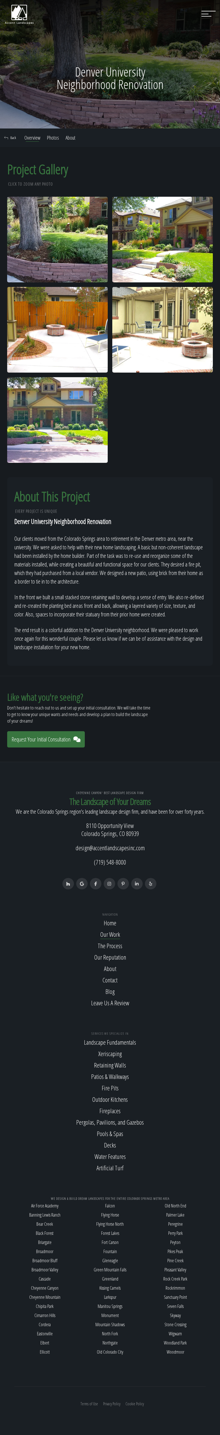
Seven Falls (175, 1306)
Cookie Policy (134, 1403)
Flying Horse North (110, 1224)
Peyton (175, 1242)
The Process (110, 945)
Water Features (110, 1156)
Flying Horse (110, 1215)
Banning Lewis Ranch (44, 1215)
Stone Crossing (175, 1324)
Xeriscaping (110, 1053)
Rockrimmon (175, 1288)
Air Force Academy (44, 1206)
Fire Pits (110, 1088)
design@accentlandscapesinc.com (110, 847)
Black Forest (45, 1233)
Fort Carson (110, 1242)
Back (13, 137)
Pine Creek (175, 1260)
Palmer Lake (175, 1215)
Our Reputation (110, 957)
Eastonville (45, 1334)
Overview (32, 137)
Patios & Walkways (110, 1076)
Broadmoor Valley (45, 1270)
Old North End (175, 1206)
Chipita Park (45, 1306)
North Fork (110, 1334)
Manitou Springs (110, 1306)
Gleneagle (110, 1260)
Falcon (110, 1206)
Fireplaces (110, 1110)
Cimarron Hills (44, 1315)
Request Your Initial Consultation (40, 739)
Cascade (45, 1279)
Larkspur (110, 1297)
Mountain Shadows (110, 1324)
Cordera (45, 1324)
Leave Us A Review (110, 1002)
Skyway (175, 1315)
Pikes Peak (175, 1251)
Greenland (110, 1279)
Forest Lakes (110, 1233)
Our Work (110, 934)
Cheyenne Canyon (44, 1288)
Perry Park (175, 1233)
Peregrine (175, 1224)
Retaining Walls (110, 1065)
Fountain (110, 1251)
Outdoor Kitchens (110, 1099)
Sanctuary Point (175, 1297)
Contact (110, 980)
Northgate (110, 1343)
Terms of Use (89, 1403)
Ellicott (45, 1352)
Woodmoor (175, 1352)
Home (110, 923)
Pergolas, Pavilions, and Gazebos (110, 1122)
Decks (110, 1145)
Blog (110, 991)
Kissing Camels (110, 1288)
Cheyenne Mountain (44, 1297)
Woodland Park (175, 1343)
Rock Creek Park (175, 1279)
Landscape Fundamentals (110, 1042)
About (70, 137)
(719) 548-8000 (110, 862)
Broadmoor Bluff (44, 1260)
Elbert (44, 1343)
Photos (53, 137)
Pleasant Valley (175, 1270)
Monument (110, 1315)
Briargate (45, 1242)
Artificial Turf (110, 1167)
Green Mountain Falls (110, 1270)
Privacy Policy (111, 1403)
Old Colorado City (110, 1352)
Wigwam (175, 1334)
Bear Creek (44, 1224)
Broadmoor (44, 1251)
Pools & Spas (110, 1133)
